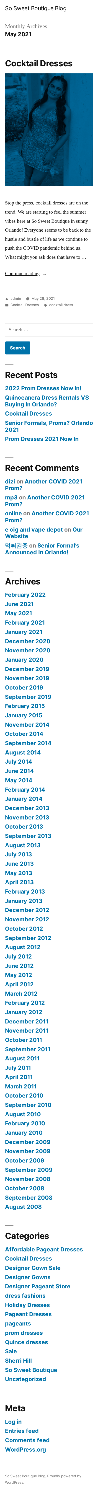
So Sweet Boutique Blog (35, 8)
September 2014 (28, 743)
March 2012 (21, 993)
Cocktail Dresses (38, 63)
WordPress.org (25, 1449)
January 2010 (24, 1132)
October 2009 (24, 1160)
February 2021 (25, 622)
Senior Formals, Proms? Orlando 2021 (49, 426)
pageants (18, 1323)
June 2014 (19, 770)
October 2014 (24, 733)
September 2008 (28, 1197)
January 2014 (24, 798)
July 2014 (18, 761)
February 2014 (25, 789)
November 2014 (27, 724)
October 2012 (24, 928)
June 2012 (19, 965)
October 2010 (24, 1095)
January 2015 (23, 715)
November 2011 (26, 1030)
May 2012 (18, 974)
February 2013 (25, 891)
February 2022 (25, 594)
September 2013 (28, 835)
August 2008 (23, 1206)
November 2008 (27, 1179)
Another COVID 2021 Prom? (43, 485)
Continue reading (26, 273)
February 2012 (25, 1002)
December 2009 (27, 1142)
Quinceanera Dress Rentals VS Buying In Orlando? (47, 401)
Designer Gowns (28, 1277)
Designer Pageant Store (37, 1286)
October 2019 (24, 687)
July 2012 (18, 956)
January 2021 (23, 631)
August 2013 (23, 845)
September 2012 (28, 938)
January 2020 (24, 659)
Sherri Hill (18, 1360)
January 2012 (23, 1012)
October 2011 (23, 1039)
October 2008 (24, 1188)
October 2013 (24, 826)
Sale (11, 1351)
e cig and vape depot (34, 529)
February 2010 (25, 1123)
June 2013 (19, 863)
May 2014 (18, 780)
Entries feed (22, 1430)
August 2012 (23, 947)
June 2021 (19, 604)
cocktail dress (61, 305)
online (13, 513)
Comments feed (27, 1440)
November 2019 (27, 678)
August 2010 (23, 1114)
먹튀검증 (16, 545)
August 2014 (23, 752)
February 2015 (25, 706)
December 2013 (27, 808)
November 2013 (27, 817)
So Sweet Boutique (31, 1370)
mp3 (11, 497)
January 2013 (23, 900)
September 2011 (27, 1049)
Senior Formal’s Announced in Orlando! (42, 549)
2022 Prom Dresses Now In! (43, 388)
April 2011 (19, 1077)
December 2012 (27, 910)
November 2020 (27, 650)
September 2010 (28, 1104)
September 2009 (28, 1169)
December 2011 (26, 1021)
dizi (10, 481)
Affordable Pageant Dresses (44, 1249)
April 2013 (19, 882)
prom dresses (24, 1332)
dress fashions (25, 1295)
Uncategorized (25, 1379)
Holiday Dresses (27, 1305)
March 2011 (21, 1086)
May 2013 (18, 873)
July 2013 (18, 854)
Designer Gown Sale (33, 1267)
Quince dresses (26, 1342)
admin (15, 298)
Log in (13, 1421)
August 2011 (22, 1058)
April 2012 (19, 984)
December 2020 (27, 641)
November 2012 (27, 919)
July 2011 (18, 1067)
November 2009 (27, 1151)
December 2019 (27, 669)
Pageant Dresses (28, 1314)
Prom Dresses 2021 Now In (42, 438)
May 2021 (18, 613)
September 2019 (28, 696)
